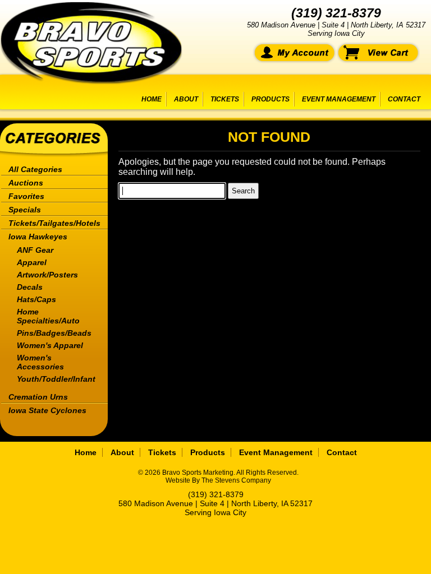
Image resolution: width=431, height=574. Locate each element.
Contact (404, 99)
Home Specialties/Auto (48, 316)
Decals (30, 287)
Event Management (338, 99)
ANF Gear (35, 250)
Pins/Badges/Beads (54, 332)
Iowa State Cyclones (47, 410)
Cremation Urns (38, 396)
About (186, 99)
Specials (24, 209)
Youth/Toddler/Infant (56, 378)
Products (270, 99)
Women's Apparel (50, 345)
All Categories (35, 169)
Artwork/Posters (47, 274)
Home (151, 99)
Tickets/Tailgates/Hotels (54, 223)
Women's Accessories (40, 362)
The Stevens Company (236, 480)
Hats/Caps (36, 299)
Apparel (32, 262)
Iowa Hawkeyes (37, 236)
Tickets (224, 99)
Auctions (25, 182)
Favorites (26, 196)
